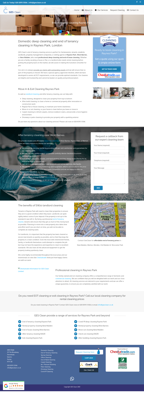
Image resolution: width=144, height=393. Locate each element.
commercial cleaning (63, 278)
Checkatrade (41, 257)
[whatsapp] (72, 379)
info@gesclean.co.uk (37, 2)
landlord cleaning (32, 94)
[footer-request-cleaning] (89, 349)
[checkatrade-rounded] (109, 74)
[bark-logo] (88, 362)
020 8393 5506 (21, 2)
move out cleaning (51, 141)
